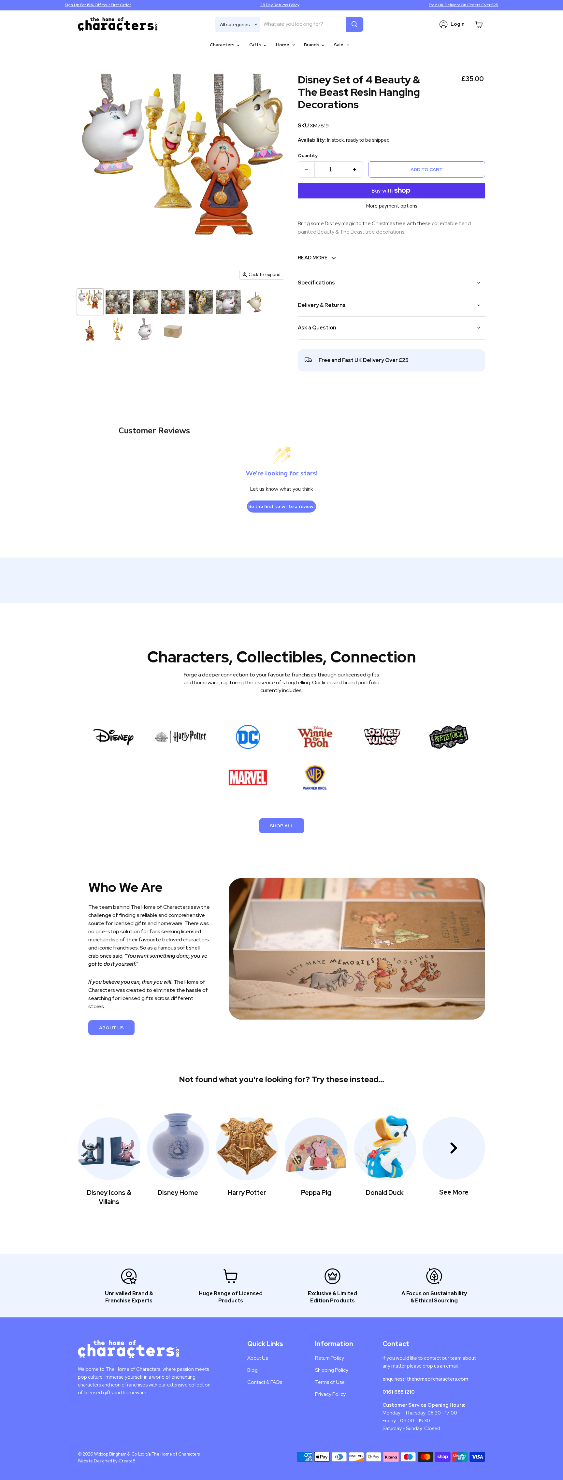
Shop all (282, 826)
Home (283, 45)
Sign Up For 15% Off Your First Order (98, 4)
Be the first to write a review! (281, 506)
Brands (312, 45)
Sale (339, 45)
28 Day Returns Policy (279, 4)
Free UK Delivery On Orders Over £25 (463, 4)
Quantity (308, 155)
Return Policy (329, 1358)
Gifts (255, 45)
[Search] (354, 24)
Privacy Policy (330, 1394)
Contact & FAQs (264, 1382)
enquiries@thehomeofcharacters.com (425, 1379)
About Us (111, 1028)
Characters (223, 45)
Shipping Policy (331, 1370)
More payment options (391, 206)
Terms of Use (330, 1382)
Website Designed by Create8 (107, 1461)
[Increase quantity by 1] (354, 169)
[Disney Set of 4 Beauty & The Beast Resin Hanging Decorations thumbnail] (90, 302)
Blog (252, 1370)
